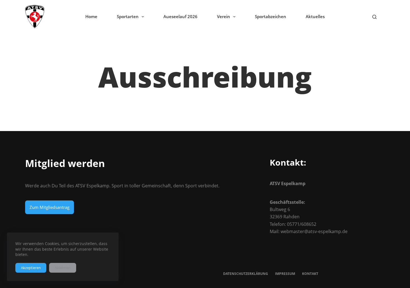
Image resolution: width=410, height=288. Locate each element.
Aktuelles (315, 16)
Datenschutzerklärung (245, 274)
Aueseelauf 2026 (180, 16)
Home (91, 16)
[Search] (374, 17)
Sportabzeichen (270, 16)
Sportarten (128, 16)
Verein (223, 16)
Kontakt (310, 274)
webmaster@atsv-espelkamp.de (314, 231)
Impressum (285, 274)
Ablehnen (63, 267)
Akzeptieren (31, 267)
